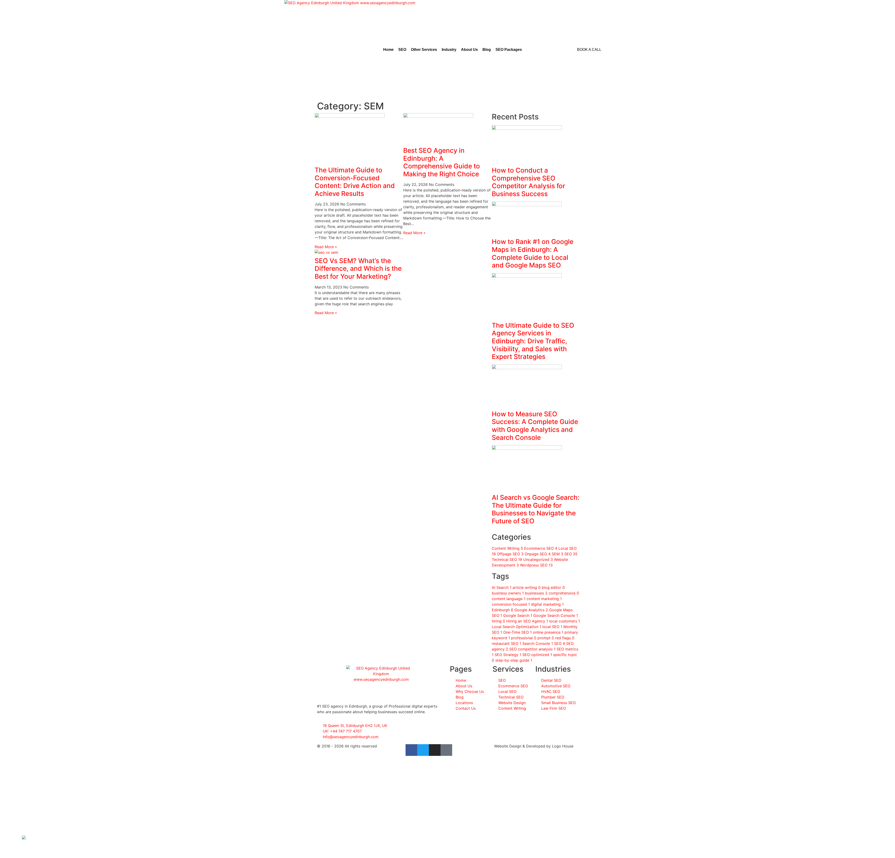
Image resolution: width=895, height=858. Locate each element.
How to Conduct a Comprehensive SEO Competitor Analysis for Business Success (528, 182)
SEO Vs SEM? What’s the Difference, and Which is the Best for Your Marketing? (358, 268)
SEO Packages (509, 50)
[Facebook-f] (411, 750)
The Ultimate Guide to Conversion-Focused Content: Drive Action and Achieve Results (355, 182)
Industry (449, 50)
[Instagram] (435, 750)
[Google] (446, 750)
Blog (486, 50)
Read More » (326, 246)
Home (388, 50)
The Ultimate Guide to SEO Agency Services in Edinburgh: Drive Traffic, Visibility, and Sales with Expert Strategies (533, 341)
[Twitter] (423, 750)
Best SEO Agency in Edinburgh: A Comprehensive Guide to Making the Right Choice (441, 162)
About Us (469, 50)
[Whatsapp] (24, 838)
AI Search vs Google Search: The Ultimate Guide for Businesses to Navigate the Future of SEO (535, 509)
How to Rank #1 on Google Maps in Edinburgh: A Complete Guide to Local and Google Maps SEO (532, 253)
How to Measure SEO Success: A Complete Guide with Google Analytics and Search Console (535, 425)
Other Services (424, 50)
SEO (402, 50)
